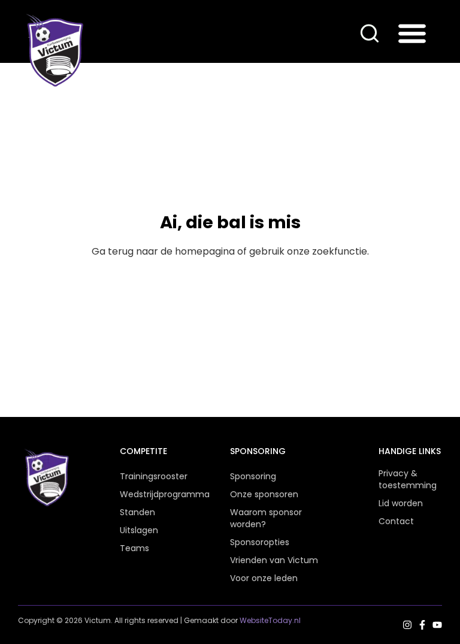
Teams (134, 548)
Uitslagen (139, 530)
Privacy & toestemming (408, 479)
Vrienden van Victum (274, 560)
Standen (137, 512)
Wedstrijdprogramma (151, 494)
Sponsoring (253, 476)
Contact (396, 521)
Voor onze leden (264, 578)
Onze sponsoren (264, 494)
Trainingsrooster (151, 476)
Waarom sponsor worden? (266, 518)
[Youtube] (437, 625)
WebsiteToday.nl (270, 620)
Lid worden (401, 503)
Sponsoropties (259, 542)
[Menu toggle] (412, 33)
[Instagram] (407, 625)
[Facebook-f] (422, 625)
